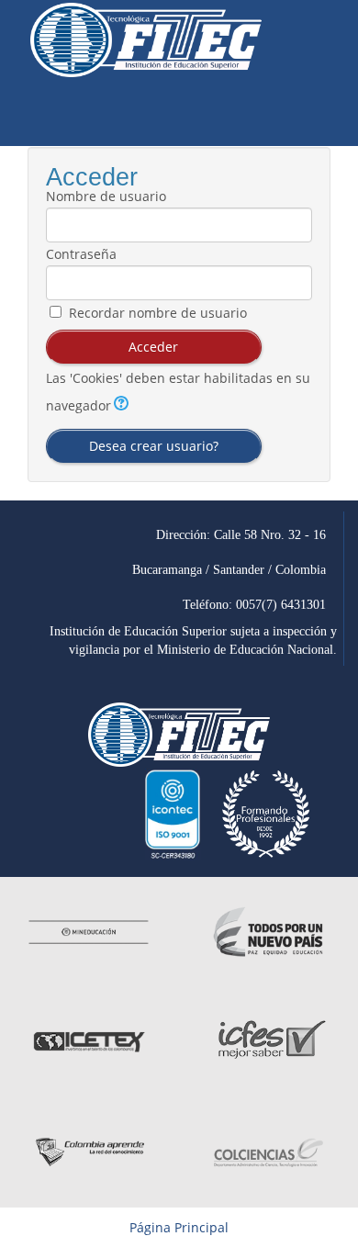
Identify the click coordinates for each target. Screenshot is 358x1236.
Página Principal (179, 1227)
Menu (322, 113)
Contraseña (81, 254)
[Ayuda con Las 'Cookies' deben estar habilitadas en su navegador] (120, 405)
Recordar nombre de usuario (158, 313)
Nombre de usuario (106, 196)
